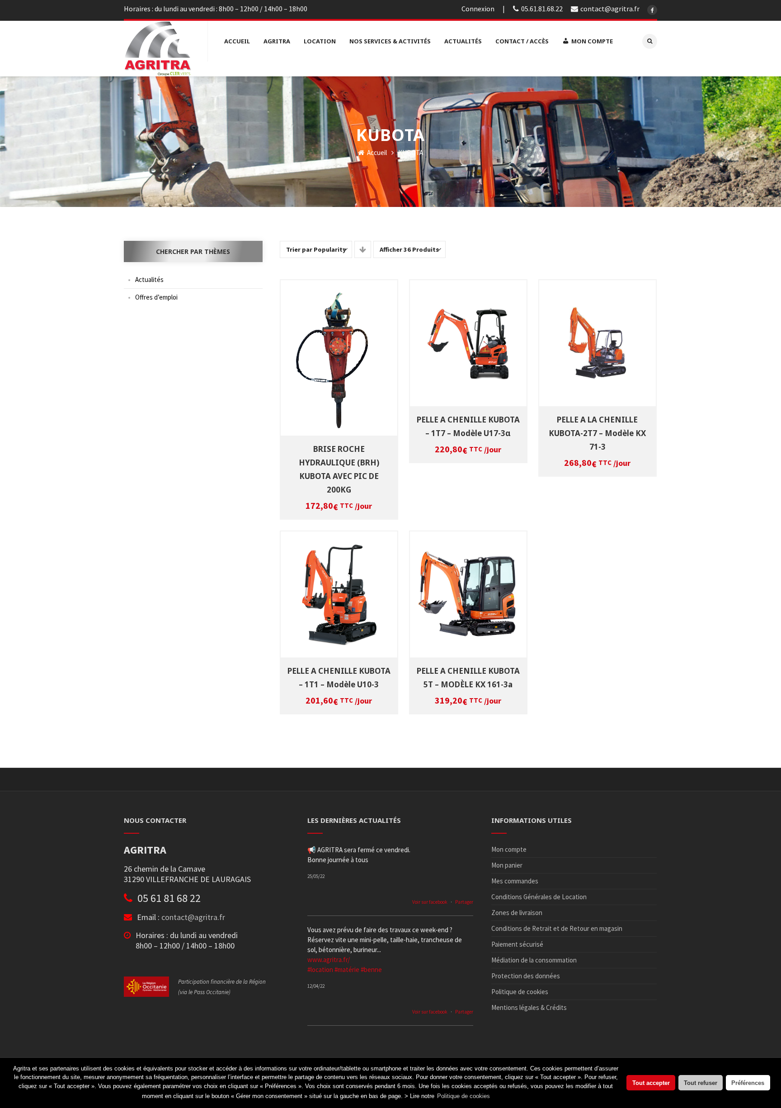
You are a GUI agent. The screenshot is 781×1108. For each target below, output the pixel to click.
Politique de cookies (519, 991)
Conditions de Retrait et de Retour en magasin (556, 928)
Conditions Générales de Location (539, 896)
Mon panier (506, 865)
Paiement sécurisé (517, 944)
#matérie (346, 969)
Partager (464, 902)
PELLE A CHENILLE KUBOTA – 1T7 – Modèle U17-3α (468, 426)
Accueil (376, 152)
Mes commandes (514, 881)
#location (320, 969)
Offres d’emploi (156, 297)
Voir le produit (340, 363)
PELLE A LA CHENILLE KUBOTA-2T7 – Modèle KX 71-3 (597, 433)
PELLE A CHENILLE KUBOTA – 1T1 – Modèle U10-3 (338, 678)
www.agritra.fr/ (328, 959)
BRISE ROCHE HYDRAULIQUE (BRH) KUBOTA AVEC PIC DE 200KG (339, 469)
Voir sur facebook (429, 902)
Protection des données (525, 976)
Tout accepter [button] (651, 1083)
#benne (371, 969)
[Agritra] (158, 48)
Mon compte (509, 849)
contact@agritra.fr (193, 917)
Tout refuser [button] (700, 1083)
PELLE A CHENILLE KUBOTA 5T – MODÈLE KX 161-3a (468, 678)
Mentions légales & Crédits (529, 1007)
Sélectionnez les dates (340, 351)
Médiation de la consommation (534, 960)
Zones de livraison (516, 912)
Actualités (149, 279)
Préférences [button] (747, 1083)
